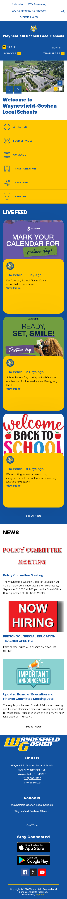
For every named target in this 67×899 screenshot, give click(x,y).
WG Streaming (37, 4)
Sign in (56, 47)
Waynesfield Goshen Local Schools (32, 804)
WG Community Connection (29, 10)
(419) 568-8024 (32, 782)
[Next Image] (18, 90)
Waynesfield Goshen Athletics (32, 811)
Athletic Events (29, 16)
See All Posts (33, 515)
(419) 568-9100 (32, 778)
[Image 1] (55, 89)
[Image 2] (60, 89)
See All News (33, 726)
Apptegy (40, 894)
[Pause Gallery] (59, 83)
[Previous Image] (9, 90)
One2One (32, 825)
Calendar (17, 4)
